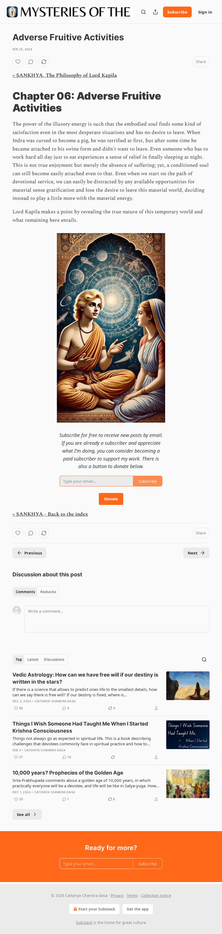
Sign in (205, 12)
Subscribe (177, 12)
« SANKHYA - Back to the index (50, 514)
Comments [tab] (25, 591)
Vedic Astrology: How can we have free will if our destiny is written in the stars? (85, 678)
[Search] (143, 11)
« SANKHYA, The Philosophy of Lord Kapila (64, 75)
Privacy (117, 895)
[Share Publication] (155, 11)
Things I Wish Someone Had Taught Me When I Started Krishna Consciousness (80, 727)
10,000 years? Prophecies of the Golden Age (67, 773)
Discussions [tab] (54, 659)
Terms (132, 895)
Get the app (138, 909)
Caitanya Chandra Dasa (55, 701)
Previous (33, 553)
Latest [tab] (32, 659)
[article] (111, 691)
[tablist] (35, 591)
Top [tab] (19, 659)
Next (193, 553)
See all (23, 814)
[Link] (5, 101)
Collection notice (156, 895)
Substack (84, 922)
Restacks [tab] (48, 591)
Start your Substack (96, 909)
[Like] (17, 61)
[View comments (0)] (30, 61)
